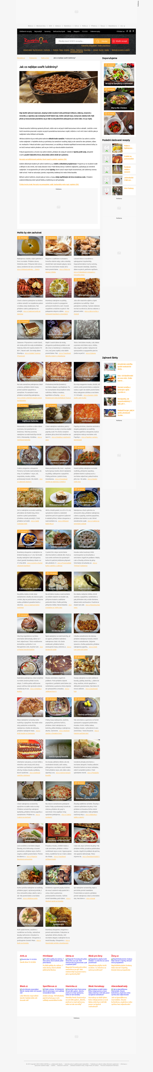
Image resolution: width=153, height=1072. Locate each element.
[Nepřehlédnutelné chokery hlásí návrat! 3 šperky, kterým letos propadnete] (122, 960)
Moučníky (87, 50)
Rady (69, 31)
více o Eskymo (91, 353)
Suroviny (47, 31)
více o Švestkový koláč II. (91, 856)
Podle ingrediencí (104, 45)
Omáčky (66, 50)
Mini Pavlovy (129, 188)
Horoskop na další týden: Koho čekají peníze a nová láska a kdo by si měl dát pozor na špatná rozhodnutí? (98, 1002)
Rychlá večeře (38, 50)
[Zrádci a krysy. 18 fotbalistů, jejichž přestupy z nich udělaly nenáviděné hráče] (54, 991)
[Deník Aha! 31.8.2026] (28, 959)
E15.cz (77, 26)
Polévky (55, 50)
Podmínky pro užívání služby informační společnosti (105, 1064)
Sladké (106, 50)
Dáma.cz (58, 26)
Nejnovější (38, 31)
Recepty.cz (21, 58)
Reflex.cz (85, 26)
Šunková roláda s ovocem (127, 169)
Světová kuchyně (59, 31)
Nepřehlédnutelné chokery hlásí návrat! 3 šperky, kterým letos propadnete (121, 967)
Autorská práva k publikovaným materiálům (77, 1064)
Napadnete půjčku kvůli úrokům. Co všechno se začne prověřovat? (97, 967)
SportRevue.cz (50, 986)
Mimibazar (48, 956)
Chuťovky (46, 50)
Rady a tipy (45, 58)
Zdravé (95, 50)
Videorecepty (95, 31)
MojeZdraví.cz (113, 26)
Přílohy (72, 50)
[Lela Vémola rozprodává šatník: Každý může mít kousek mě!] (31, 991)
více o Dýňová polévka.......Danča (28, 269)
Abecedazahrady (119, 986)
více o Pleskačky (93, 773)
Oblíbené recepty (25, 31)
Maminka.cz (67, 26)
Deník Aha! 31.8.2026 (28, 962)
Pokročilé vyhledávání (89, 45)
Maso (61, 50)
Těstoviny (79, 50)
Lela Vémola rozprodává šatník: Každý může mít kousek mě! (29, 998)
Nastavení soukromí (62, 1065)
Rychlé (101, 50)
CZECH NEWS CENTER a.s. (43, 1064)
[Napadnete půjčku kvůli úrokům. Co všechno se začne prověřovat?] (99, 960)
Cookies (53, 1065)
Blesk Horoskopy (96, 986)
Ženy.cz (103, 26)
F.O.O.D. (85, 31)
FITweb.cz (94, 26)
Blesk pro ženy (41, 26)
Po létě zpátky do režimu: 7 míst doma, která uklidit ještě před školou (53, 967)
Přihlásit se (121, 31)
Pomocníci (33, 58)
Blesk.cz (30, 26)
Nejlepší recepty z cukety (121, 50)
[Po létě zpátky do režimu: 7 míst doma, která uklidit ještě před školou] (54, 960)
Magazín (77, 31)
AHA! (50, 26)
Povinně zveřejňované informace (109, 1065)
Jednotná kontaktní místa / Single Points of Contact (84, 1065)
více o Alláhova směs (30, 898)
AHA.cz (23, 956)
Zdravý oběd (27, 50)
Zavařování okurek (76, 52)
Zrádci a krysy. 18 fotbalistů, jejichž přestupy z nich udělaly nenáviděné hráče (53, 998)
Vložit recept (121, 41)
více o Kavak (90, 898)
